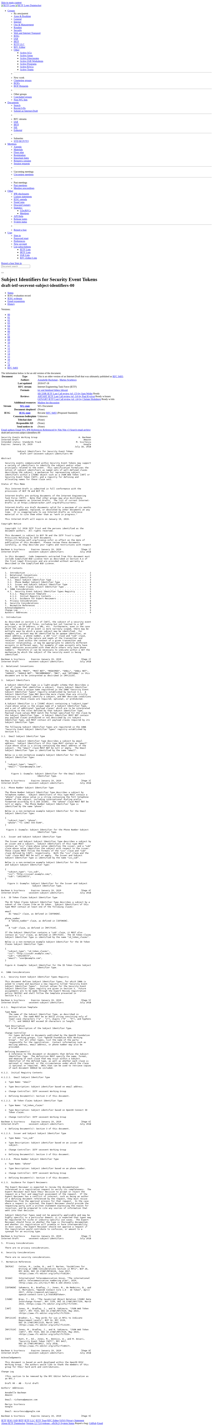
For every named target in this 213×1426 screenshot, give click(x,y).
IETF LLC (19, 44)
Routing (18, 27)
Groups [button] (11, 10)
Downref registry (22, 205)
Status (10, 292)
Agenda (18, 146)
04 (8, 326)
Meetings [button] (12, 144)
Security (18, 30)
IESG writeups (14, 298)
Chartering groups (22, 80)
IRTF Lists (25, 252)
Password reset (21, 238)
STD (16, 141)
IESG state (25, 413)
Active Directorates (29, 58)
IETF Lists (25, 249)
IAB (16, 38)
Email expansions (16, 301)
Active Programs (28, 64)
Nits (60, 430)
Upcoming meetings (24, 174)
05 (8, 328)
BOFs (17, 83)
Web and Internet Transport (27, 33)
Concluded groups (23, 97)
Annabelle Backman (48, 380)
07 (8, 334)
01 (8, 317)
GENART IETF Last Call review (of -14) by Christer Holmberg (69, 399)
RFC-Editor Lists (28, 258)
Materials (18, 149)
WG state (25, 406)
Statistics (18, 207)
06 (8, 331)
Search (17, 105)
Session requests (22, 163)
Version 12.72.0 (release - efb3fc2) (43, 1423)
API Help (18, 216)
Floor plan (19, 152)
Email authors (8, 430)
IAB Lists (25, 255)
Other (16, 50)
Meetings (24, 213)
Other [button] (10, 191)
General (18, 19)
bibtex (57, 390)
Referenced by (50, 430)
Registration (20, 155)
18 (8, 365)
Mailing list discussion (48, 402)
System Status (67, 1423)
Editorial (18, 130)
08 (8, 337)
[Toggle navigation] (2, 272)
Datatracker (35, 5)
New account (20, 244)
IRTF (16, 41)
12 (8, 348)
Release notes (20, 219)
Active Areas (26, 55)
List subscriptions (22, 246)
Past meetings (20, 185)
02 (8, 320)
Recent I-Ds (20, 108)
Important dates (21, 158)
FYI (26, 141)
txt (39, 390)
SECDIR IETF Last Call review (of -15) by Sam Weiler (65, 393)
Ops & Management (24, 24)
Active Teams (27, 69)
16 (8, 359)
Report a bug (20, 230)
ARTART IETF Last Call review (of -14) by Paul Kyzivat (66, 396)
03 (8, 323)
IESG (16, 36)
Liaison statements (23, 196)
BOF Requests (21, 86)
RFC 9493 (12, 368)
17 (8, 362)
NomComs (19, 202)
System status (20, 221)
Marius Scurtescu (68, 380)
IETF (4, 1420)
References (37, 430)
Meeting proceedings (24, 188)
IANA (62, 1420)
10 (8, 342)
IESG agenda (20, 199)
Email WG (21, 430)
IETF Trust (41, 1420)
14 (8, 354)
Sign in (17, 235)
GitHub (93, 1423)
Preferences (19, 241)
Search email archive (80, 430)
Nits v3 (66, 430)
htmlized (49, 390)
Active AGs (26, 52)
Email (100, 1423)
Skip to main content (11, 2)
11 (8, 345)
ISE (15, 127)
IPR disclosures (21, 193)
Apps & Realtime (22, 16)
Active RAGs (27, 66)
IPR (29, 430)
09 (8, 340)
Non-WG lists (20, 99)
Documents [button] (13, 102)
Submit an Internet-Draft (26, 111)
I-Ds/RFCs (25, 210)
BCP (21, 141)
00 (8, 314)
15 (8, 356)
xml (43, 390)
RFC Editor (19, 47)
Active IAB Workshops (31, 61)
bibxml (64, 390)
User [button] (9, 232)
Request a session (22, 160)
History (11, 304)
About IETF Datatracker (13, 1423)
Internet (17, 22)
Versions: (5, 309)
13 (8, 351)
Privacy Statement (75, 1420)
